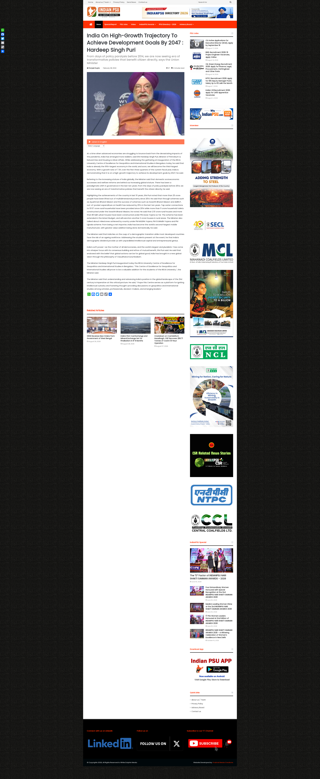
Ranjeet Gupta (94, 68)
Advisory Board (186, 24)
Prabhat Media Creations (223, 762)
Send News (131, 2)
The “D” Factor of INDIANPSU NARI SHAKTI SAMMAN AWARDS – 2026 (208, 577)
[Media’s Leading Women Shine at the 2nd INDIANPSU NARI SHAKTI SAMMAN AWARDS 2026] (197, 607)
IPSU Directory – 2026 (167, 24)
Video (133, 24)
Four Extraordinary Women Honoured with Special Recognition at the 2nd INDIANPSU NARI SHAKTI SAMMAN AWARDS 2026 (219, 592)
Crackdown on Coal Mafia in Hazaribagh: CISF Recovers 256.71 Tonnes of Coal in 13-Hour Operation (168, 339)
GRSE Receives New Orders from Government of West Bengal (101, 337)
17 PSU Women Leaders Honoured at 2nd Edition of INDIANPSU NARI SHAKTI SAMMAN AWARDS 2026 (219, 619)
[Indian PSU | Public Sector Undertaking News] (103, 12)
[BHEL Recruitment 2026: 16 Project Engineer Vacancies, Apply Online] (197, 55)
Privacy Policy (118, 2)
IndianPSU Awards (146, 24)
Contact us (142, 2)
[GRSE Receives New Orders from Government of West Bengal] (102, 325)
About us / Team (102, 2)
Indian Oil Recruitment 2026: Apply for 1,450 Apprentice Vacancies (218, 92)
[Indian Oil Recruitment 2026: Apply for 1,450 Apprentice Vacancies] (197, 93)
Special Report (110, 24)
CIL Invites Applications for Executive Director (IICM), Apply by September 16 (219, 43)
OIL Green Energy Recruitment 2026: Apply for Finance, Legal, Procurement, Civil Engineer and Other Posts (219, 68)
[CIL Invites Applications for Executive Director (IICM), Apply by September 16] (197, 44)
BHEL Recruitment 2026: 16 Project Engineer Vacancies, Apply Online (218, 54)
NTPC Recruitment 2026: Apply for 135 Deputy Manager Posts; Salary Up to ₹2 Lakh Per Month (219, 80)
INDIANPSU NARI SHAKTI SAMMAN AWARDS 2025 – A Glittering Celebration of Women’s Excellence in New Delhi (219, 634)
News (98, 24)
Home (90, 2)
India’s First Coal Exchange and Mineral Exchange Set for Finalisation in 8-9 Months (134, 338)
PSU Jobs (124, 24)
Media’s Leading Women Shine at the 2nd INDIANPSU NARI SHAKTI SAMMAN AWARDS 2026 (219, 606)
